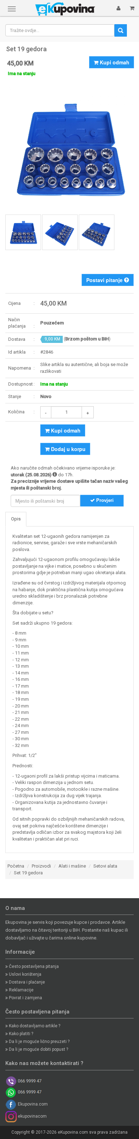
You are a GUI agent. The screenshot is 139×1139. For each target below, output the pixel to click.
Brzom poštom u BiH (87, 338)
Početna (15, 866)
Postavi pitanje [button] (105, 280)
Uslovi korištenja (24, 974)
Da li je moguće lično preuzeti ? (39, 1041)
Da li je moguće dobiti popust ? (38, 1049)
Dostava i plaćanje (26, 982)
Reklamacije (21, 989)
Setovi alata (105, 866)
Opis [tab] (16, 518)
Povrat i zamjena (25, 997)
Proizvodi (41, 866)
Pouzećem (52, 322)
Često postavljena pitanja (33, 966)
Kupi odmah (113, 62)
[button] (118, 8)
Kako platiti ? (20, 1033)
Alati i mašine (72, 866)
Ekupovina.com (32, 1104)
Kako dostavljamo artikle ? (34, 1025)
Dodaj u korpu (68, 448)
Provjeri (104, 500)
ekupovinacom (32, 1116)
